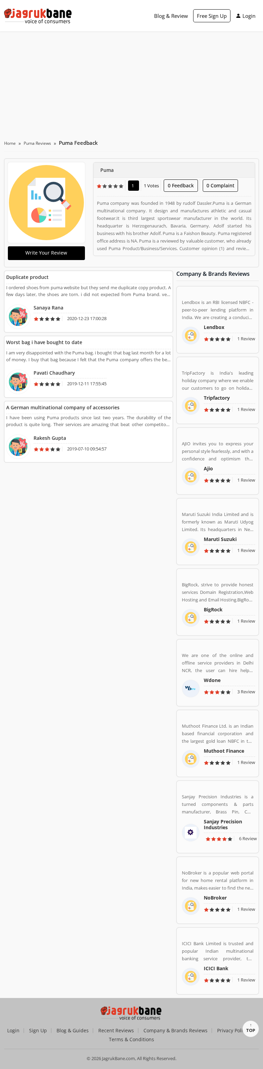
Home (10, 143)
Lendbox (214, 327)
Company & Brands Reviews (175, 1030)
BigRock (213, 609)
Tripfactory (217, 398)
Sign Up (38, 1030)
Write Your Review (46, 252)
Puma (107, 170)
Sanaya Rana (48, 307)
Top (250, 1030)
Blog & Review (171, 15)
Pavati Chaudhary (54, 372)
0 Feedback (181, 185)
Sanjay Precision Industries (223, 824)
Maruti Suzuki (220, 539)
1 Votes (151, 186)
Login (248, 15)
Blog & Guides (73, 1030)
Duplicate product (27, 277)
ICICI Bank (216, 968)
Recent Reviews (116, 1030)
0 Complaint (220, 185)
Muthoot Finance (224, 751)
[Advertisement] (131, 83)
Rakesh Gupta (50, 438)
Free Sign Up (212, 15)
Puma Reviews (37, 143)
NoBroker (215, 897)
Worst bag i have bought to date (44, 342)
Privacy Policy (232, 1030)
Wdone (212, 680)
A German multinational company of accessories (63, 407)
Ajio (208, 468)
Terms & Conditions (131, 1039)
